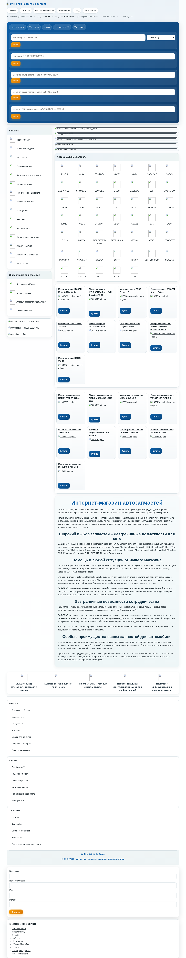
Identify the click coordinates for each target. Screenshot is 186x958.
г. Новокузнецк (18, 932)
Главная (12, 10)
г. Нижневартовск (20, 954)
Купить (64, 310)
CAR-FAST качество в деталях (28, 4)
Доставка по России (44, 10)
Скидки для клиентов (21, 737)
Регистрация (90, 10)
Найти (15, 81)
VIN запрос (17, 730)
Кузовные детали (20, 780)
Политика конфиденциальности (26, 844)
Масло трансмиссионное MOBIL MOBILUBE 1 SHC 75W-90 (100, 398)
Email (12, 890)
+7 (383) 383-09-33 (42, 17)
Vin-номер (34, 27)
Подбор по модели (20, 774)
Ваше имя (14, 871)
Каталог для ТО (62, 27)
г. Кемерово (17, 941)
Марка (47, 27)
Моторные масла (20, 787)
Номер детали (17, 27)
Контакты (16, 817)
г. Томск (15, 935)
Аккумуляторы (18, 801)
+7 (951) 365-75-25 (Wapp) (63, 17)
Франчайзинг (18, 824)
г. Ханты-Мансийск (20, 944)
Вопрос (12, 900)
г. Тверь (15, 947)
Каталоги (26, 10)
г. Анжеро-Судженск (21, 951)
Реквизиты (17, 837)
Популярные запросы (22, 744)
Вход (77, 10)
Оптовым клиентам (21, 831)
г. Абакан (16, 938)
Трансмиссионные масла (23, 794)
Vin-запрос (79, 27)
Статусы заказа (19, 724)
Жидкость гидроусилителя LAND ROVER (99, 432)
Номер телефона (17, 881)
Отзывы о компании (21, 750)
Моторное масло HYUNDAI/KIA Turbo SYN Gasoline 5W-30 (100, 292)
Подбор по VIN (19, 767)
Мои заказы (64, 10)
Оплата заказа (18, 717)
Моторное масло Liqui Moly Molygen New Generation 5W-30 (160, 326)
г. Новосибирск (19, 929)
